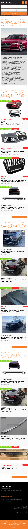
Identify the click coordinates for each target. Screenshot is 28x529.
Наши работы (24, 506)
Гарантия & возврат (23, 509)
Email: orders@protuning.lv (6, 492)
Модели (2, 19)
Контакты (25, 511)
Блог (26, 505)
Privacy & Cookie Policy (14, 524)
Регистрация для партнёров (21, 512)
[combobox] (7, 10)
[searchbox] (7, 10)
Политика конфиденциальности (20, 508)
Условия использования (22, 507)
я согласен (14, 527)
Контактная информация (6, 496)
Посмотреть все (19, 217)
